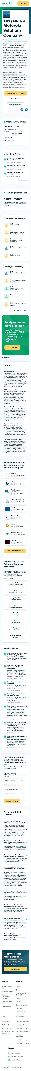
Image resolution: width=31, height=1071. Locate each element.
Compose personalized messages (5, 996)
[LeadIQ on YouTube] (28, 1067)
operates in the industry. (15, 895)
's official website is (15, 845)
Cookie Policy (6, 1025)
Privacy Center (20, 1011)
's (15, 858)
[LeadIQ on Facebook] (24, 1067)
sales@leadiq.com (16, 1060)
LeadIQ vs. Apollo (21, 1025)
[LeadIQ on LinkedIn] (27, 1067)
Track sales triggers (8, 991)
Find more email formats (15, 927)
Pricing (18, 986)
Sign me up (12, 347)
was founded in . (15, 936)
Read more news (22, 180)
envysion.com (17, 847)
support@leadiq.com (17, 1056)
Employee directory (15, 104)
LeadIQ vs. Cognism (22, 1031)
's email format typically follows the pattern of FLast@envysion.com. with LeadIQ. (15, 923)
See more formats (12, 801)
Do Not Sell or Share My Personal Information (8, 1033)
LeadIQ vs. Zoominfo (22, 1021)
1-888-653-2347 (15, 1053)
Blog (17, 990)
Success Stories (6, 1006)
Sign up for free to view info (15, 93)
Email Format (15, 99)
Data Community (21, 1005)
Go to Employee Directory (19, 310)
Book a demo (15, 969)
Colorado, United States (11, 41)
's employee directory (15, 884)
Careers (18, 1001)
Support (18, 998)
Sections (6, 357)
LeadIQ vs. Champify (22, 1043)
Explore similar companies (14, 550)
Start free (23, 3)
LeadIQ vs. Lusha (21, 1028)
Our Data (19, 1008)
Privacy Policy (6, 1021)
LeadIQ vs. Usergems (22, 1040)
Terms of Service (7, 1028)
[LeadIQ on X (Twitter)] (25, 1067)
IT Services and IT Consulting (10, 39)
